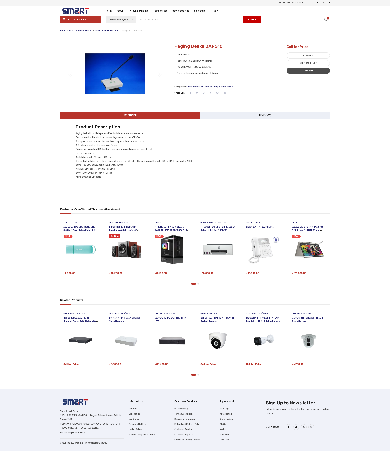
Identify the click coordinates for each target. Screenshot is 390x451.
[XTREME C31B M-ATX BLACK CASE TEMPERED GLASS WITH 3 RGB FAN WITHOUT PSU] (172, 249)
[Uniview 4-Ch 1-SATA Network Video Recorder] (126, 340)
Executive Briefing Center (187, 440)
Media (215, 11)
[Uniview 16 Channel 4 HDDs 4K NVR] (172, 340)
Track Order (225, 440)
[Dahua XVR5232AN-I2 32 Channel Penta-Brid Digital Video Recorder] (80, 340)
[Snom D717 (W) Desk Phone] (263, 249)
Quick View (81, 260)
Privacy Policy (181, 408)
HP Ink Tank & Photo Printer (213, 222)
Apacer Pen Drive (71, 222)
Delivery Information (184, 419)
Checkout (225, 434)
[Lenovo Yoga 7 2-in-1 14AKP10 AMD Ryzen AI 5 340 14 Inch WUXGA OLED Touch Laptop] (309, 249)
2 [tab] (198, 284)
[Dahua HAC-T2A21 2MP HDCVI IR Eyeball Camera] (217, 340)
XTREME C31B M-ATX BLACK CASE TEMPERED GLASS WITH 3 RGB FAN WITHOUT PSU (171, 230)
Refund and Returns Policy (187, 424)
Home (109, 11)
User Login (225, 408)
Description (130, 115)
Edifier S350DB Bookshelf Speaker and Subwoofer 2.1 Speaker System (123, 230)
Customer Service (183, 429)
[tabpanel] (81, 250)
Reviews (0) (265, 115)
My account (226, 414)
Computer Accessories (120, 222)
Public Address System (106, 30)
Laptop (295, 222)
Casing (158, 222)
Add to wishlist (308, 63)
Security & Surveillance (80, 30)
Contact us (134, 414)
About (120, 11)
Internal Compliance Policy (142, 434)
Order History (226, 419)
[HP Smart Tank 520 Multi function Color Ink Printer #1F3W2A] (217, 249)
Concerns (199, 11)
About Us (133, 408)
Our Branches (140, 11)
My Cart (224, 424)
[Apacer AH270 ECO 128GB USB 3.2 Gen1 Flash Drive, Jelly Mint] (80, 249)
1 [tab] (193, 284)
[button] (70, 73)
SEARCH (252, 19)
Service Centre (180, 11)
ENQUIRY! (308, 71)
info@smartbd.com (76, 432)
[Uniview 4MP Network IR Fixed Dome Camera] (309, 340)
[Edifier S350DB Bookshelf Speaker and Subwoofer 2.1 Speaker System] (126, 249)
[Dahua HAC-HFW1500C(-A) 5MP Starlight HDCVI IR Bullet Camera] (263, 340)
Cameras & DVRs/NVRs (74, 313)
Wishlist (224, 429)
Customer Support (183, 434)
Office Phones (253, 222)
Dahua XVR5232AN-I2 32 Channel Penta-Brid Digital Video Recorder (80, 321)
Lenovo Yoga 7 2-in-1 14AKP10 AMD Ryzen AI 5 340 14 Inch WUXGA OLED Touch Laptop (307, 230)
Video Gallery (135, 429)
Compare (308, 55)
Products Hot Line (137, 424)
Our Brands (161, 11)
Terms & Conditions (184, 414)
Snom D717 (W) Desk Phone (260, 227)
